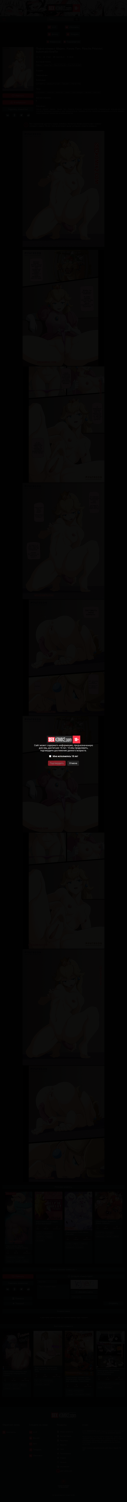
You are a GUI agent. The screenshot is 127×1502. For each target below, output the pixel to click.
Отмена (73, 763)
